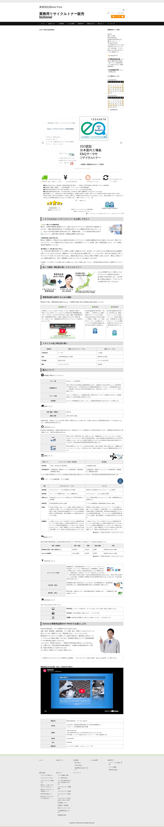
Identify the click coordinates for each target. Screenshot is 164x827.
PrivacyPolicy (78, 765)
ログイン (114, 13)
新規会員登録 (121, 13)
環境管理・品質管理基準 (53, 315)
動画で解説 (42, 772)
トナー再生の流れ (62, 778)
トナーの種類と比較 (63, 775)
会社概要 (61, 23)
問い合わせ (78, 762)
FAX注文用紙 (96, 613)
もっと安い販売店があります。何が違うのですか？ (64, 782)
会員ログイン (51, 23)
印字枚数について (62, 802)
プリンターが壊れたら (47, 775)
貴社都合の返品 (113, 769)
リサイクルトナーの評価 (64, 791)
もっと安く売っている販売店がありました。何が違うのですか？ (104, 213)
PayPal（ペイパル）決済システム (96, 566)
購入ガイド (101, 23)
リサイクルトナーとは (47, 778)
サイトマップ (111, 23)
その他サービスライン (85, 746)
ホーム (43, 23)
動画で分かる (90, 23)
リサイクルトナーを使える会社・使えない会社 (90, 658)
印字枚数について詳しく (85, 197)
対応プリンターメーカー (64, 808)
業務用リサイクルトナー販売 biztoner (61, 15)
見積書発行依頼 (106, 617)
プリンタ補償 (112, 767)
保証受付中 (81, 23)
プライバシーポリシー (112, 389)
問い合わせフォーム (115, 41)
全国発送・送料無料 (63, 805)
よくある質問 (70, 23)
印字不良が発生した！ (47, 794)
